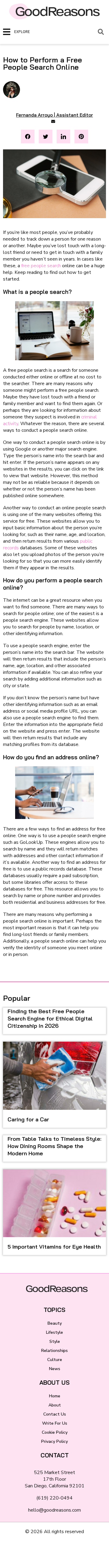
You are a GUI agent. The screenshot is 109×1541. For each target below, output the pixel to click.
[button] (28, 136)
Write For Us (54, 1423)
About (54, 1405)
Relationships (54, 1350)
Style (54, 1341)
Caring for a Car (28, 1119)
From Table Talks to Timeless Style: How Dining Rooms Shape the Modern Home (54, 1146)
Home (54, 1396)
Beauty (55, 1323)
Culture (54, 1360)
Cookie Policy (55, 1432)
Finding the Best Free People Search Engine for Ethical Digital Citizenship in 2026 (50, 1018)
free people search (41, 265)
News (54, 1369)
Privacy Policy (54, 1441)
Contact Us (54, 1414)
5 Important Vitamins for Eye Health (54, 1246)
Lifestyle (54, 1332)
